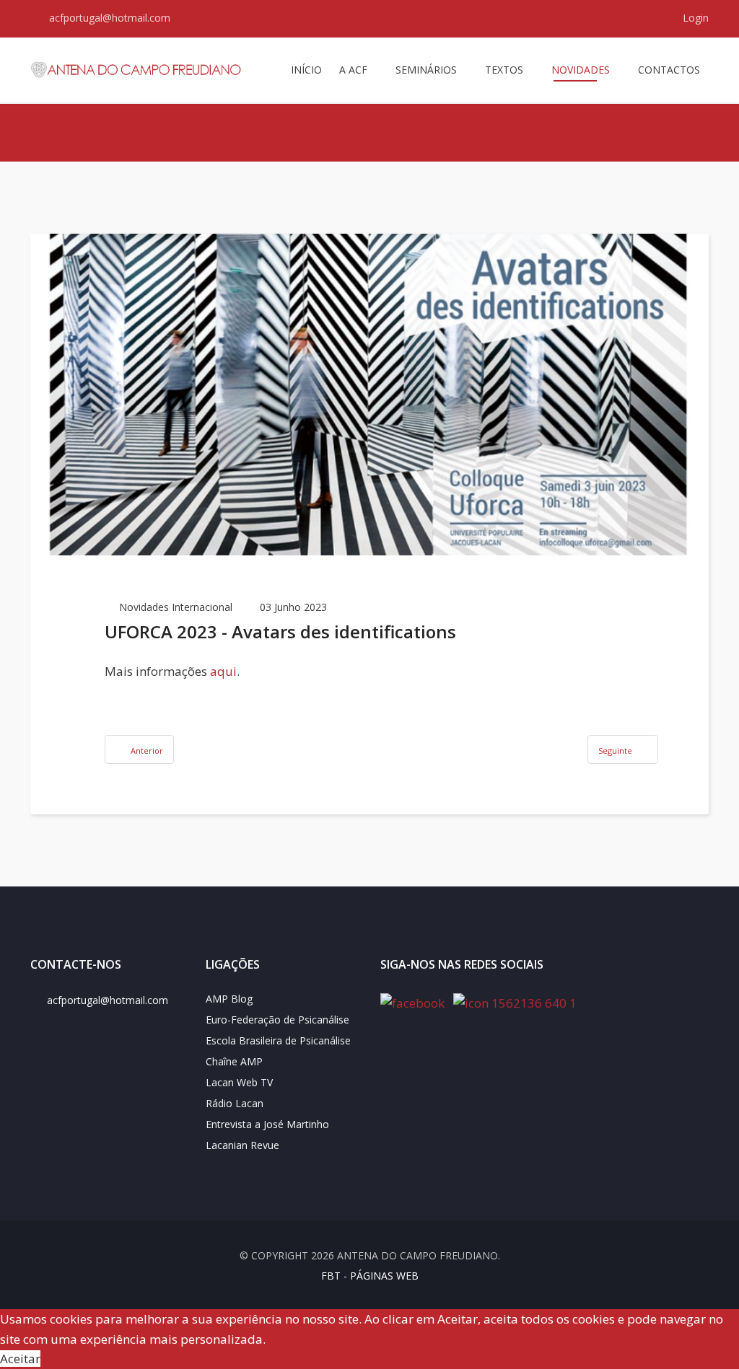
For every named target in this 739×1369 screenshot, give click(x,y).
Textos (504, 69)
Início (306, 69)
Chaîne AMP (234, 1061)
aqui (223, 671)
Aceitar (20, 1358)
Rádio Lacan (234, 1103)
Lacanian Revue (242, 1145)
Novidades (580, 69)
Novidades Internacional (175, 607)
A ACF (353, 69)
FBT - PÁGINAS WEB (370, 1275)
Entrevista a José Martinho (267, 1124)
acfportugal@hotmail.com (109, 18)
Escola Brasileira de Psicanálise (278, 1040)
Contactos (669, 69)
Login (694, 18)
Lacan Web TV (239, 1082)
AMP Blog (229, 998)
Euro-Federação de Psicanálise (277, 1019)
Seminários (426, 69)
